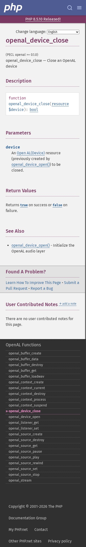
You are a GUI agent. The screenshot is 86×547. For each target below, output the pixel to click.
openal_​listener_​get (24, 423)
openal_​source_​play (24, 457)
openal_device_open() (30, 164)
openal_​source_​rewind (26, 463)
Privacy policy (60, 541)
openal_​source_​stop (24, 475)
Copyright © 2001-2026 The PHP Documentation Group (35, 512)
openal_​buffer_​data (23, 359)
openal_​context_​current (27, 388)
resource (60, 104)
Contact (41, 529)
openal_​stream (20, 480)
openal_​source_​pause (25, 452)
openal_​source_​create (26, 434)
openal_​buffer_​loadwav (26, 376)
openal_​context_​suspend (28, 405)
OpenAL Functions (23, 345)
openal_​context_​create (26, 382)
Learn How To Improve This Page (33, 282)
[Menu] (79, 8)
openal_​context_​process (27, 400)
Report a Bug (42, 288)
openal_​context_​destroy (27, 394)
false (57, 205)
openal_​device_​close (25, 411)
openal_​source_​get (23, 446)
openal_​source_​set (23, 469)
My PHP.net (18, 529)
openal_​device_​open (24, 417)
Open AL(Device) (31, 153)
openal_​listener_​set (24, 428)
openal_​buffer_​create (25, 353)
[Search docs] (70, 8)
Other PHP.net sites (25, 541)
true (24, 205)
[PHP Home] (13, 7)
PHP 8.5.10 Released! (43, 19)
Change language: (31, 31)
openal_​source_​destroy (26, 440)
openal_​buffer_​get (22, 371)
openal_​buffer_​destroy (26, 365)
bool (34, 109)
